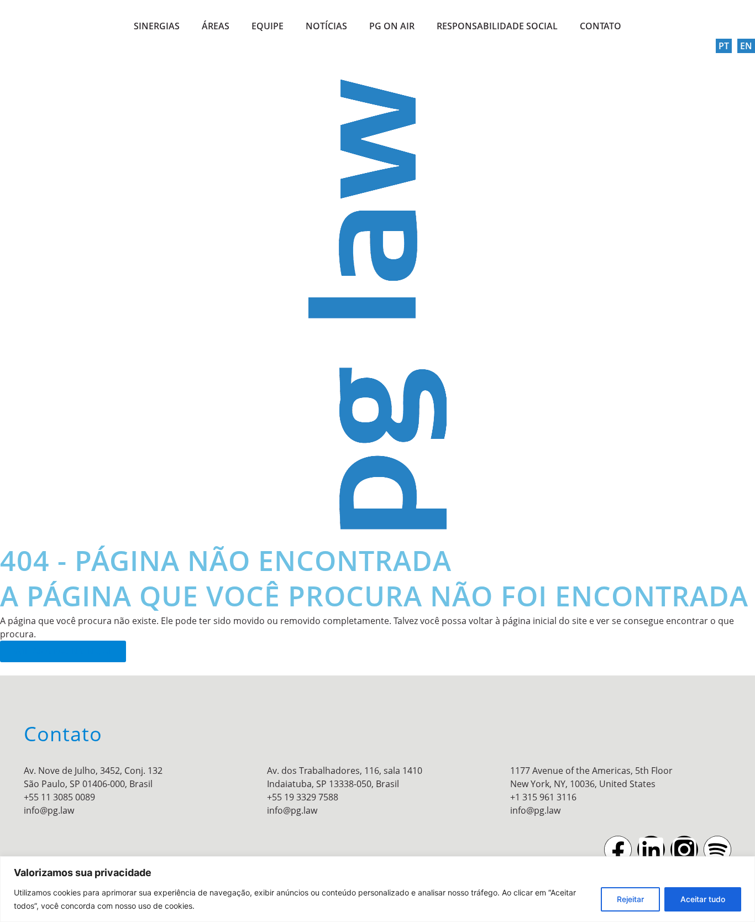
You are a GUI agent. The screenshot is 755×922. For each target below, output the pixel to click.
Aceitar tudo (702, 899)
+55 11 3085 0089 (59, 797)
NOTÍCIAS (326, 26)
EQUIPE (267, 26)
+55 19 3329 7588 (302, 797)
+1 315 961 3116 (543, 797)
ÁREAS (215, 26)
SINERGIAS (157, 26)
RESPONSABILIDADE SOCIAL (497, 26)
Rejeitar (630, 899)
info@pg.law (49, 810)
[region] (377, 889)
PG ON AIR (392, 26)
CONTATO (600, 26)
